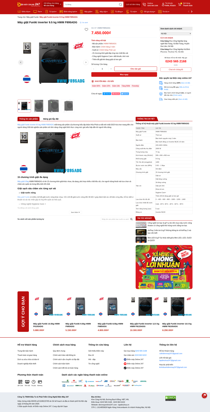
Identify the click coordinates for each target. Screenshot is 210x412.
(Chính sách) (177, 95)
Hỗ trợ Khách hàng (170, 352)
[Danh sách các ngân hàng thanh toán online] (105, 383)
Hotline (152, 4)
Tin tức (165, 12)
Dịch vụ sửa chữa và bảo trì (28, 359)
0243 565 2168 (175, 61)
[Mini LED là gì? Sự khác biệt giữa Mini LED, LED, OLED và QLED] (141, 240)
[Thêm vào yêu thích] (86, 29)
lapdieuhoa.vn (123, 405)
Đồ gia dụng (149, 12)
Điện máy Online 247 (135, 359)
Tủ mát (133, 12)
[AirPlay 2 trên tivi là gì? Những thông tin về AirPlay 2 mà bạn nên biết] (141, 232)
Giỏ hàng (186, 4)
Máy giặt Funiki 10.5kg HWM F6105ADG (46, 325)
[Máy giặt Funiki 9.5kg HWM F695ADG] (81, 306)
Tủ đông (118, 12)
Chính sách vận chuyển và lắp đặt (66, 359)
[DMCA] (178, 398)
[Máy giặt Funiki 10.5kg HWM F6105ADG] (48, 306)
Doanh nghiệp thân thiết (27, 364)
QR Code (20, 385)
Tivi (39, 12)
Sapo (65, 406)
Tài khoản (170, 4)
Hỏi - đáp (91, 359)
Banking (39, 385)
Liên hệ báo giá (170, 359)
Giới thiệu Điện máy (96, 351)
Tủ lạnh (52, 12)
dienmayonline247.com (108, 405)
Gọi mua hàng (135, 351)
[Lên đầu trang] (204, 401)
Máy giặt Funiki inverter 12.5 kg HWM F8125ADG (144, 325)
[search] (120, 4)
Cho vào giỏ (135, 69)
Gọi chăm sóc (135, 355)
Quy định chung (59, 351)
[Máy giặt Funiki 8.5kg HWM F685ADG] (113, 306)
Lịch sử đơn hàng (133, 4)
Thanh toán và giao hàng (27, 355)
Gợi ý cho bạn (23, 311)
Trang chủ (21, 17)
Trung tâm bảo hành (25, 351)
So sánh (85, 22)
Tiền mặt (27, 385)
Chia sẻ (107, 93)
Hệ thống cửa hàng (51, 4)
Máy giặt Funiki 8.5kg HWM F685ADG (110, 325)
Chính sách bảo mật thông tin (64, 355)
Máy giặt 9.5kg (23, 181)
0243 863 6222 (119, 402)
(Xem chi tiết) (185, 83)
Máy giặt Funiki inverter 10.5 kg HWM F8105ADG (177, 325)
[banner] (164, 267)
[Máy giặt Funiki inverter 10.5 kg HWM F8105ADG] (177, 306)
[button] (86, 62)
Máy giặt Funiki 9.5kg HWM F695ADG (78, 325)
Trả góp (33, 385)
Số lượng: (95, 64)
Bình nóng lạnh (70, 12)
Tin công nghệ (93, 364)
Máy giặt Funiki (32, 17)
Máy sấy (103, 12)
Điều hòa (25, 12)
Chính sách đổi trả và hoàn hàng (65, 368)
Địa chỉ (91, 355)
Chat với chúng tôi (176, 69)
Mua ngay (124, 74)
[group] (53, 62)
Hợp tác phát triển (173, 366)
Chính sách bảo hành (61, 364)
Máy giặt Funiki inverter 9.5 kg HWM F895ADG (36, 125)
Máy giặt (87, 12)
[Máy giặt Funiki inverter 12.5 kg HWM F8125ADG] (145, 306)
